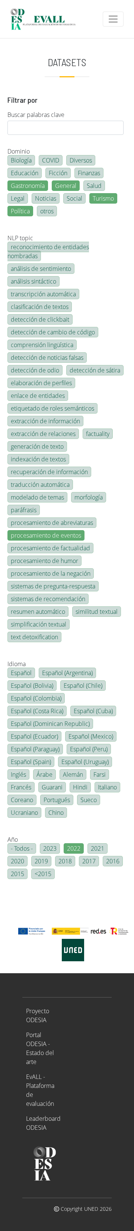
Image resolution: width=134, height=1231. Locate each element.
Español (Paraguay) (35, 749)
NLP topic (20, 238)
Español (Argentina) (67, 673)
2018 (65, 861)
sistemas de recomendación (48, 599)
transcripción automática (43, 294)
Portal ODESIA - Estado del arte (40, 1048)
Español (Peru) (89, 749)
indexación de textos (38, 459)
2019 (41, 861)
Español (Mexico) (90, 736)
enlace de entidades (38, 396)
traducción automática (40, 484)
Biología (21, 160)
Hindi (80, 787)
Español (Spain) (31, 762)
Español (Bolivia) (32, 685)
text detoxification (34, 637)
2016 (112, 861)
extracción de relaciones (43, 434)
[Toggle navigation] (113, 19)
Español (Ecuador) (34, 736)
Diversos (81, 160)
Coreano (22, 800)
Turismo (103, 198)
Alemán (73, 774)
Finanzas (89, 173)
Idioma (16, 664)
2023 (50, 848)
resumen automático (38, 611)
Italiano (107, 787)
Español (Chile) (83, 685)
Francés (21, 787)
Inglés (18, 774)
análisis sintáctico (33, 281)
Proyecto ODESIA (37, 1015)
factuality (97, 434)
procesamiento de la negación (50, 573)
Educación (24, 173)
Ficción (58, 173)
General (65, 186)
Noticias (45, 198)
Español (21, 673)
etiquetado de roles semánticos (52, 408)
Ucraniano (24, 812)
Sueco (88, 800)
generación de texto (37, 446)
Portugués (57, 800)
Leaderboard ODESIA (43, 1123)
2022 (73, 848)
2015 (17, 874)
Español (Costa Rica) (37, 711)
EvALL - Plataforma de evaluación (40, 1090)
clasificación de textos (39, 307)
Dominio (18, 151)
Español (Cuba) (93, 711)
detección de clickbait (40, 319)
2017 (89, 861)
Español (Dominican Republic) (50, 724)
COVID (50, 160)
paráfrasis (23, 510)
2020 (17, 861)
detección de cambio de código (53, 332)
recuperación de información (49, 472)
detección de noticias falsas (47, 357)
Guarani (52, 787)
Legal (18, 198)
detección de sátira (95, 370)
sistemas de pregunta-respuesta (53, 586)
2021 (97, 848)
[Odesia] (46, 19)
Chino (56, 812)
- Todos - (22, 848)
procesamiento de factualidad (50, 548)
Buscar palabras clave (35, 115)
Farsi (99, 774)
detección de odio (35, 370)
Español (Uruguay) (85, 762)
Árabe (44, 774)
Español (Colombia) (36, 698)
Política (20, 211)
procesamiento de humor (44, 561)
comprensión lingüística (42, 345)
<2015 (43, 874)
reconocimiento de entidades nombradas (48, 251)
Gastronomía (28, 186)
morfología (88, 497)
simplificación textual (38, 624)
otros (47, 211)
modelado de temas (37, 497)
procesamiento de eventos (46, 535)
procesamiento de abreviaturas (52, 523)
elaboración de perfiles (41, 383)
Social (74, 198)
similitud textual (97, 611)
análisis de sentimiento (41, 269)
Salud (94, 186)
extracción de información (45, 421)
